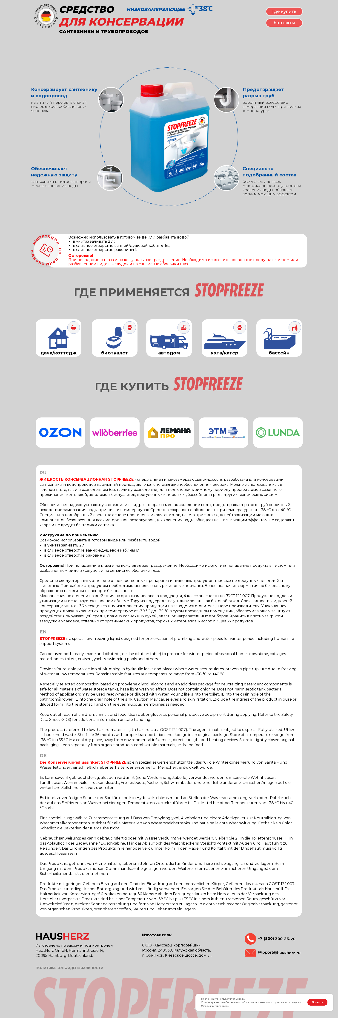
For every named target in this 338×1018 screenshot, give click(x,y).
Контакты (284, 22)
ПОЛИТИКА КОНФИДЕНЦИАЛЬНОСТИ (69, 968)
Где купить (284, 11)
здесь (225, 1005)
